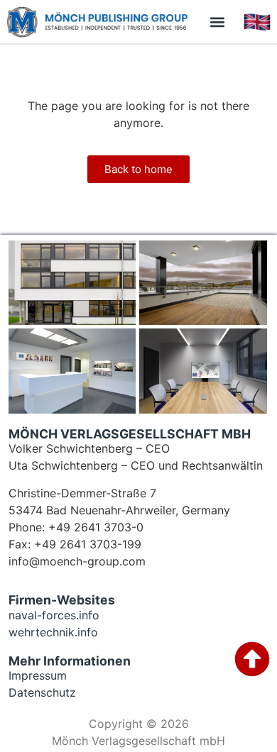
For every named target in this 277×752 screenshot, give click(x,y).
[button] (217, 21)
